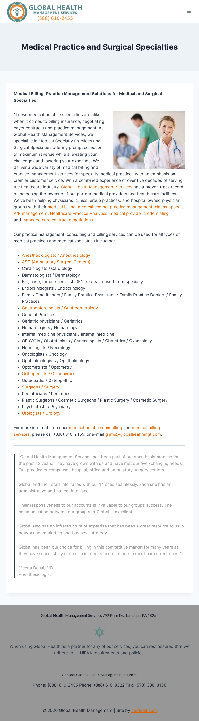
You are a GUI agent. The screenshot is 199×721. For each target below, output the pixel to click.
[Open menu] (188, 11)
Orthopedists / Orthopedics (48, 373)
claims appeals (169, 206)
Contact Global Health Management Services (99, 674)
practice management (131, 206)
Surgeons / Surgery (40, 387)
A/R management (31, 213)
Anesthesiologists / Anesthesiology (56, 255)
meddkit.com (144, 710)
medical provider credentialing (139, 213)
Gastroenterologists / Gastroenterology (60, 307)
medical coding (93, 206)
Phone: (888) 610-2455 (55, 685)
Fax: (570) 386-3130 (146, 685)
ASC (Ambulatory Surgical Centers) (56, 261)
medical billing (61, 206)
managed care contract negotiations (57, 219)
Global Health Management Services (96, 187)
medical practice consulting (95, 427)
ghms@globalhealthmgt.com (133, 434)
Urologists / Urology (41, 413)
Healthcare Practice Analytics (78, 213)
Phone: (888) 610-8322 (101, 685)
